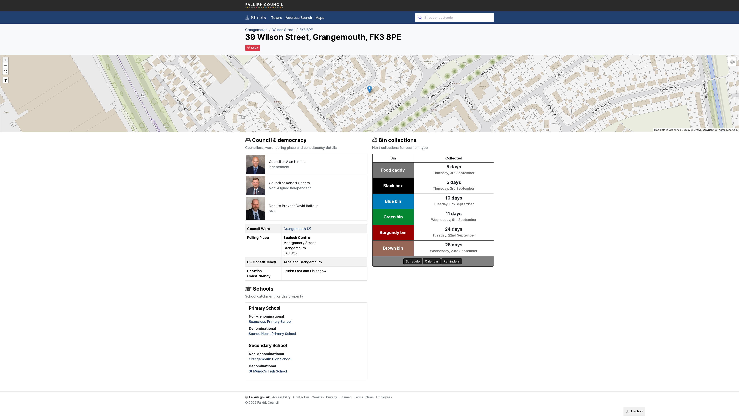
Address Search (299, 18)
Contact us (301, 397)
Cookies (318, 397)
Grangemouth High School (270, 359)
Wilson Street (283, 30)
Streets (258, 17)
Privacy (331, 397)
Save (254, 48)
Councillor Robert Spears (289, 183)
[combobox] (454, 17)
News (370, 397)
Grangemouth (256, 30)
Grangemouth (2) (297, 229)
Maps (319, 18)
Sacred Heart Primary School (272, 334)
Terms (358, 397)
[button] (369, 89)
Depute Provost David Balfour (293, 206)
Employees (384, 397)
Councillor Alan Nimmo (287, 162)
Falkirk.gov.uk (259, 397)
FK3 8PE (306, 30)
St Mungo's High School (268, 371)
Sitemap (345, 397)
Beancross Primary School (270, 322)
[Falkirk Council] (264, 5)
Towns (276, 18)
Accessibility (281, 397)
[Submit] (419, 17)
